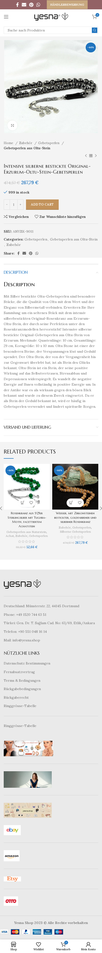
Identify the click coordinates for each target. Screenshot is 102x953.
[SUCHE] (94, 30)
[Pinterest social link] (31, 4)
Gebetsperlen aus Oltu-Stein (27, 148)
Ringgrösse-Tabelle (20, 706)
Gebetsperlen (49, 143)
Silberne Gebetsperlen (75, 531)
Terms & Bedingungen (22, 680)
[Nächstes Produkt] (95, 155)
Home (9, 143)
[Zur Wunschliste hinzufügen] (31, 503)
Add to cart (42, 204)
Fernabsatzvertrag (19, 672)
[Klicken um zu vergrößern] (12, 125)
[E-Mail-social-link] (24, 4)
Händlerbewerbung (67, 4)
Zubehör (26, 143)
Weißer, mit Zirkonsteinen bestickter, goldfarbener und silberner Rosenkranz (75, 517)
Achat (10, 536)
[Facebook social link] (17, 4)
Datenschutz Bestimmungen (27, 663)
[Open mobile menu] (6, 17)
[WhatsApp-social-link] (38, 4)
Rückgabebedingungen (22, 689)
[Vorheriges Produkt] (85, 155)
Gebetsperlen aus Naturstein (26, 532)
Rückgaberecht (16, 697)
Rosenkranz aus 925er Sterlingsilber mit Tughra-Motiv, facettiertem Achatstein (27, 519)
